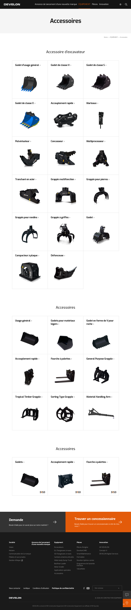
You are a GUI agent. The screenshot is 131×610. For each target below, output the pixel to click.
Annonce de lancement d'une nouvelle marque (41, 543)
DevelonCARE (82, 550)
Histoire (12, 550)
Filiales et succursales (17, 557)
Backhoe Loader (60, 564)
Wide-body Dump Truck (63, 560)
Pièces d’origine (82, 547)
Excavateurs (58, 547)
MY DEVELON (104, 547)
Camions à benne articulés (64, 557)
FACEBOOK (84, 588)
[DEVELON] (12, 4)
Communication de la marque (20, 554)
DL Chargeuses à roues (62, 550)
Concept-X (103, 550)
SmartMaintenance (84, 554)
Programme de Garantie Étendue (86, 565)
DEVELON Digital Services (108, 554)
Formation (80, 557)
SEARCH (126, 4)
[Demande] (127, 595)
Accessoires (58, 573)
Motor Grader (59, 567)
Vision (11, 547)
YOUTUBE (88, 588)
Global (120, 4)
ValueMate (81, 569)
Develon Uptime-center (85, 560)
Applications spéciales (62, 570)
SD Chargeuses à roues (62, 554)
